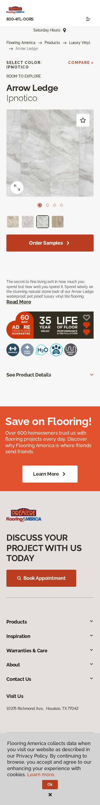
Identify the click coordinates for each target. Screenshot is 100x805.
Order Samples (46, 243)
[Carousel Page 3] (54, 205)
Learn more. (41, 774)
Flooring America (20, 43)
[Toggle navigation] (88, 19)
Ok (50, 784)
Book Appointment (44, 578)
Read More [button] (18, 302)
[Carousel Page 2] (47, 205)
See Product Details (28, 375)
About (13, 665)
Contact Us (18, 679)
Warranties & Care (26, 650)
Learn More (46, 474)
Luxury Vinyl (79, 43)
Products (52, 43)
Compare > (81, 62)
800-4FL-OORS (20, 19)
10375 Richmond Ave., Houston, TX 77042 (42, 708)
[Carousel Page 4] (61, 205)
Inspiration (18, 636)
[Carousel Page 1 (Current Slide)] (40, 205)
